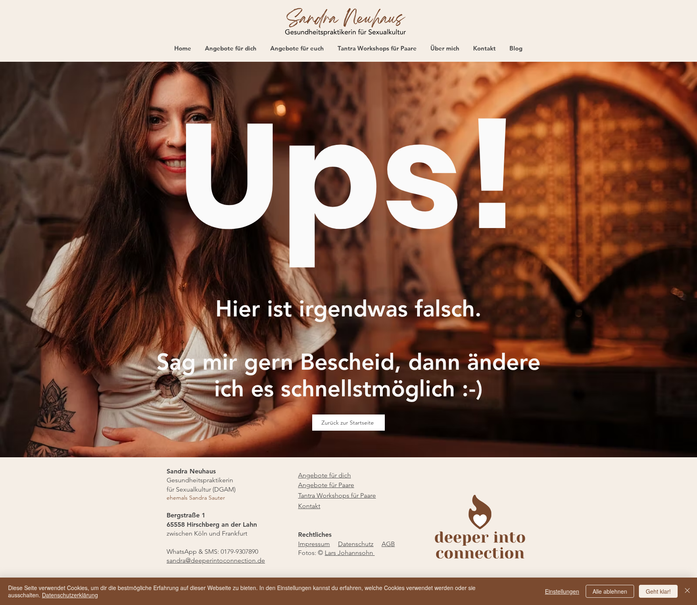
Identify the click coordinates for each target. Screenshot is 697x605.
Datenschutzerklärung (70, 595)
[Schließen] (687, 591)
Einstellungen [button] (562, 591)
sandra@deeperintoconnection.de (216, 560)
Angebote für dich (324, 475)
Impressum (314, 544)
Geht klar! (658, 591)
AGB (388, 544)
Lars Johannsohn (350, 553)
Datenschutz (356, 544)
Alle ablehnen (610, 591)
